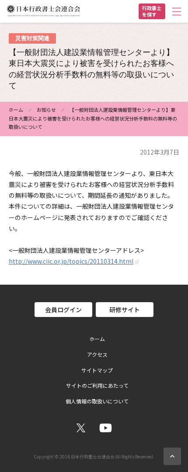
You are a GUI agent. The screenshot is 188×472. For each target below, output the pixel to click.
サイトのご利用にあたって (97, 385)
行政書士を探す (151, 11)
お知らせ (46, 109)
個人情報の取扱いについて (97, 401)
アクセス (97, 354)
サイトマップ (97, 370)
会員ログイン (63, 309)
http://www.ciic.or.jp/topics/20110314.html (71, 261)
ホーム (16, 109)
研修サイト (124, 309)
